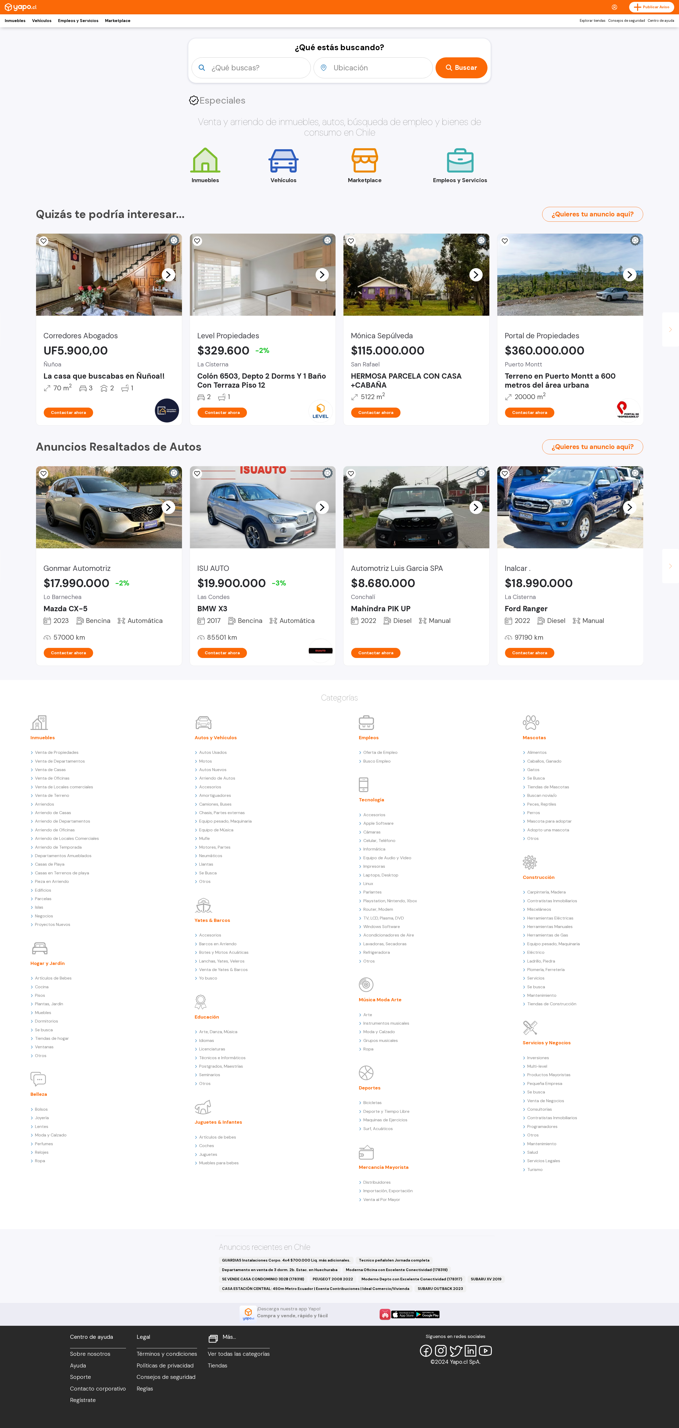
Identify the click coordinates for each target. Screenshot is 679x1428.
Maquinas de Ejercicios (385, 1120)
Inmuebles (15, 20)
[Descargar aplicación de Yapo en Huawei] (385, 1314)
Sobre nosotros (90, 1354)
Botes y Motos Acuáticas (224, 952)
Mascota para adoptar (549, 821)
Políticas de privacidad (165, 1365)
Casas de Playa (49, 864)
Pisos (40, 995)
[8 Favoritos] (43, 241)
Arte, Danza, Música (218, 1031)
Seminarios (209, 1075)
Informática (374, 849)
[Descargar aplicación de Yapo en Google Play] (427, 1314)
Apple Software (378, 823)
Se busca (44, 1030)
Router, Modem (378, 909)
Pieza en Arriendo (52, 881)
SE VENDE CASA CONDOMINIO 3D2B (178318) (263, 1279)
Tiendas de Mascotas (548, 787)
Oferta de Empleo (380, 752)
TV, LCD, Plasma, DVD (383, 918)
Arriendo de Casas (53, 812)
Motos (205, 761)
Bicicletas (372, 1102)
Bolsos (41, 1109)
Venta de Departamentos (60, 761)
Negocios (44, 916)
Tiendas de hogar (52, 1038)
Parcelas (43, 898)
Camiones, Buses (215, 804)
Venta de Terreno (52, 795)
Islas (39, 907)
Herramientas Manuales (550, 926)
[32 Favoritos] (197, 241)
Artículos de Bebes (53, 978)
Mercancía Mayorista (384, 1167)
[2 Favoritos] (43, 473)
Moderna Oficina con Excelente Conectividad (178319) (397, 1269)
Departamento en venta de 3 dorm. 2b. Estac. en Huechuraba (279, 1269)
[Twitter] (455, 1350)
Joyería (42, 1118)
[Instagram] (440, 1350)
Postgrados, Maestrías (221, 1066)
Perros (533, 812)
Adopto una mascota (548, 830)
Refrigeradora (376, 952)
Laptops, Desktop (380, 875)
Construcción (539, 877)
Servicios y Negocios (547, 1043)
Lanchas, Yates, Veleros (222, 961)
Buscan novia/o (542, 795)
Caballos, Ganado (544, 761)
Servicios (536, 978)
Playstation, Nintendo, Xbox (390, 901)
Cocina (42, 987)
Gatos (533, 769)
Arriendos (44, 804)
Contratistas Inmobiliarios (552, 901)
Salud (532, 1152)
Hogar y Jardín (48, 963)
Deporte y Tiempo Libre (386, 1111)
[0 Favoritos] (351, 241)
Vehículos (41, 20)
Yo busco (208, 978)
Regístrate (83, 1400)
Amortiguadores (215, 795)
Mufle (204, 838)
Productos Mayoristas (549, 1075)
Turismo (535, 1169)
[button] (168, 274)
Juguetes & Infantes (218, 1122)
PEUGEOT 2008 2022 (333, 1279)
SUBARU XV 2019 (486, 1279)
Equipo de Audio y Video (387, 858)
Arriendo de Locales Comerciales (67, 838)
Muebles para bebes (219, 1163)
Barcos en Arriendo (218, 944)
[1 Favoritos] (197, 473)
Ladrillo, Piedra (541, 961)
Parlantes (372, 892)
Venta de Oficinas (52, 778)
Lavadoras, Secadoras (385, 944)
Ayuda (78, 1365)
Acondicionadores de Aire (388, 935)
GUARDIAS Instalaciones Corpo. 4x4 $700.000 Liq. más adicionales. (286, 1260)
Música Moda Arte (380, 1000)
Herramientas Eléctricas (550, 918)
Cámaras (372, 832)
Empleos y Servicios (78, 20)
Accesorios (210, 787)
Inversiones (538, 1058)
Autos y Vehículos (216, 737)
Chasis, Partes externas (222, 812)
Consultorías (539, 1109)
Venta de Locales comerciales (64, 787)
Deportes (370, 1088)
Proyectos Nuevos (52, 924)
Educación (207, 1017)
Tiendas (217, 1365)
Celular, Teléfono (379, 840)
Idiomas (206, 1040)
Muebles (43, 1012)
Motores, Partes (214, 847)
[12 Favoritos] (505, 241)
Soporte (80, 1377)
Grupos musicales (380, 1040)
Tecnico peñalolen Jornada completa (394, 1260)
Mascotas (534, 737)
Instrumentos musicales (386, 1023)
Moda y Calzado (51, 1135)
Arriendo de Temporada (58, 847)
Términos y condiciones (167, 1354)
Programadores (542, 1126)
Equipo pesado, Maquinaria (225, 821)
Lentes (41, 1126)
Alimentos (537, 752)
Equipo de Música (216, 830)
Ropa (40, 1161)
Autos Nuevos (213, 769)
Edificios (43, 890)
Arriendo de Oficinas (55, 830)
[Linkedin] (470, 1350)
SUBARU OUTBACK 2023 (440, 1288)
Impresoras (374, 866)
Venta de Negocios (545, 1101)
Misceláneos (539, 909)
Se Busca (208, 873)
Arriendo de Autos (217, 778)
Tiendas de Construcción (551, 1004)
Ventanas (44, 1047)
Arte (367, 1014)
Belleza (39, 1094)
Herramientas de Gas (547, 935)
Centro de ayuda (661, 21)
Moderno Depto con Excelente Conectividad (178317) (412, 1279)
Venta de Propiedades (57, 752)
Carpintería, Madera (546, 892)
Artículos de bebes (217, 1137)
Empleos (369, 737)
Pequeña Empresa (544, 1083)
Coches (206, 1145)
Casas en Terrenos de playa (62, 873)
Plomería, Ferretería (546, 969)
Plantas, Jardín (49, 1004)
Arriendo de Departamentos (62, 821)
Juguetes (208, 1154)
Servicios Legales (543, 1161)
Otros (40, 1055)
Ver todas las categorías (239, 1354)
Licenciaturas (212, 1049)
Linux (368, 883)
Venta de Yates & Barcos (223, 969)
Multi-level (537, 1066)
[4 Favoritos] (505, 473)
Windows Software (381, 926)
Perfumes (44, 1144)
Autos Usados (213, 752)
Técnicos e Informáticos (222, 1058)
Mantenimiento (541, 995)
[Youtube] (485, 1350)
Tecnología (371, 800)
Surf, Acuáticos (378, 1128)
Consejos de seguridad (626, 21)
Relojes (42, 1152)
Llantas (206, 864)
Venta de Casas (50, 769)
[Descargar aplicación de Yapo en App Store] (403, 1314)
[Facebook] (426, 1350)
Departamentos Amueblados (63, 855)
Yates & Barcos (212, 920)
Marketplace (117, 20)
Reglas (145, 1388)
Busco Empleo (377, 761)
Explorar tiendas (593, 21)
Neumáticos (210, 855)
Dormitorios (46, 1021)
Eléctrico (536, 952)
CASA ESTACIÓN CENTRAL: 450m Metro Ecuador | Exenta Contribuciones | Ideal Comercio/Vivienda (315, 1288)
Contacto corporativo (98, 1388)
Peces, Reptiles (541, 804)
